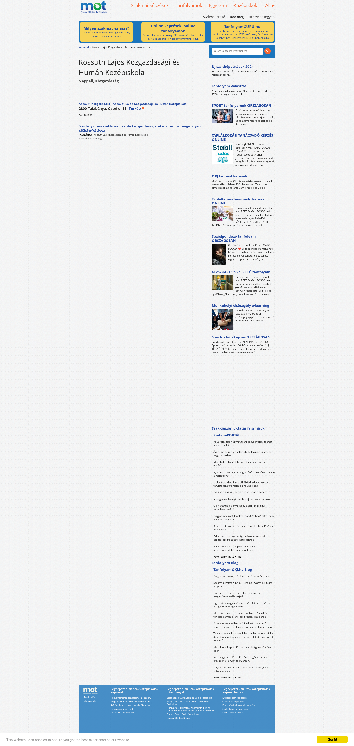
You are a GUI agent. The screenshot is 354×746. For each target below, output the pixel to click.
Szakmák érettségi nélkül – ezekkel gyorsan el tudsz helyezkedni (242, 584)
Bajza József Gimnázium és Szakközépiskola (189, 698)
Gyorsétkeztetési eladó (122, 712)
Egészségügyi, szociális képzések (239, 705)
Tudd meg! (236, 17)
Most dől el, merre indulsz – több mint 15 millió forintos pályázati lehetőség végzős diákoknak (240, 614)
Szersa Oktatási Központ (179, 718)
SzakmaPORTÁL (226, 435)
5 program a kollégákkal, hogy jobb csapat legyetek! (242, 499)
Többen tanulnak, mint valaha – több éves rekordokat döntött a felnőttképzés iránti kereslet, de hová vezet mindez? (243, 637)
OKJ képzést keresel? (229, 176)
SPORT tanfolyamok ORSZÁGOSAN (241, 105)
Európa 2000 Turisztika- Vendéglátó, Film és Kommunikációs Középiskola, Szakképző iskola (190, 709)
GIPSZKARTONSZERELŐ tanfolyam (241, 272)
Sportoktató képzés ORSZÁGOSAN (241, 337)
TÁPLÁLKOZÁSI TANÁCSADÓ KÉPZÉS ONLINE (242, 137)
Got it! (332, 739)
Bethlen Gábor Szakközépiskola (183, 714)
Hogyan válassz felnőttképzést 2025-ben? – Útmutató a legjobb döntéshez (243, 517)
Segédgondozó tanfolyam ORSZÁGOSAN (234, 238)
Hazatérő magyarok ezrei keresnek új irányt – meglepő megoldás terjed (239, 594)
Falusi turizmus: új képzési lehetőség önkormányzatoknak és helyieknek (234, 548)
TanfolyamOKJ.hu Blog (232, 569)
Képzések (84, 47)
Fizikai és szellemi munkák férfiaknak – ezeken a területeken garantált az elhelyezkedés (240, 483)
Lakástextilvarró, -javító (122, 709)
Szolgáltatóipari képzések (235, 709)
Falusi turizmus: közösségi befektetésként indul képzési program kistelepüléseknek (240, 538)
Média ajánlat (90, 701)
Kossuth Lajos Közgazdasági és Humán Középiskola (121, 134)
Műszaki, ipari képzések (234, 698)
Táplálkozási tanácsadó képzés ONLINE (238, 201)
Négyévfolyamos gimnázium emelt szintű (131, 698)
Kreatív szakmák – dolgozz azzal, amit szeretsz (240, 492)
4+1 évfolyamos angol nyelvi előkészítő (130, 705)
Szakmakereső (214, 17)
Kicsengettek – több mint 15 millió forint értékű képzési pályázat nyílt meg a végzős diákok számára (243, 625)
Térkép (135, 109)
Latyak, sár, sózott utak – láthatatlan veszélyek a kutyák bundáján (240, 669)
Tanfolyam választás (229, 86)
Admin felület (90, 697)
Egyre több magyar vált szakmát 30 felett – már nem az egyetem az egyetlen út (243, 604)
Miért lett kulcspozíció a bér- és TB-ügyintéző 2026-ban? (242, 648)
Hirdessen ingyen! (261, 17)
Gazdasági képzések (233, 701)
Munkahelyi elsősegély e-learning (240, 305)
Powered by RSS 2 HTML (227, 556)
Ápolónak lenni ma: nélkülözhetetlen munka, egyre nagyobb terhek (242, 453)
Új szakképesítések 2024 (233, 66)
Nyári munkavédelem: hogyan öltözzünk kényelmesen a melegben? (244, 473)
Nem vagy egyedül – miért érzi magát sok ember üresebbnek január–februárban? (241, 658)
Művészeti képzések (232, 712)
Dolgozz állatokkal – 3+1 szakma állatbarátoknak (241, 576)
